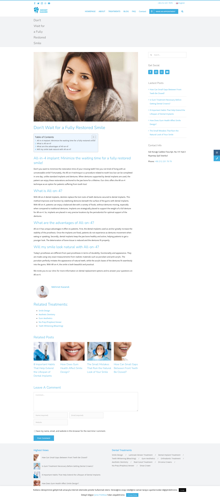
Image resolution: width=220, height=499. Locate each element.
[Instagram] (156, 72)
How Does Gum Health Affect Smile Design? (71, 368)
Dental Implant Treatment (169, 455)
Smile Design (117, 455)
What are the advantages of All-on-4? (52, 146)
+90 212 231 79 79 (163, 161)
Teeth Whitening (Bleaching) (124, 458)
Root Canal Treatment (143, 462)
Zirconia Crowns (165, 462)
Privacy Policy (132, 495)
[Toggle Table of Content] (92, 137)
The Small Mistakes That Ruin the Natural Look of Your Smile (99, 368)
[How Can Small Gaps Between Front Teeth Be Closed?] (37, 457)
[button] (182, 11)
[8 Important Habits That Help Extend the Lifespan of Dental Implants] (37, 475)
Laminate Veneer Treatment (141, 455)
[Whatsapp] (162, 72)
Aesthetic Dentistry (120, 462)
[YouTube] (167, 72)
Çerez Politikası (100, 495)
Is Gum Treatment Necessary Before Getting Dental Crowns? (67, 466)
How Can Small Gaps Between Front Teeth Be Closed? (126, 368)
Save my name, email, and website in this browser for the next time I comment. (71, 431)
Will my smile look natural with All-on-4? (54, 149)
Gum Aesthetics (148, 458)
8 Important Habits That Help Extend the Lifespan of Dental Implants (71, 475)
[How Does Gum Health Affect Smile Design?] (37, 483)
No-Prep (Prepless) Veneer (123, 465)
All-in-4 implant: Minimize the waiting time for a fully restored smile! (66, 140)
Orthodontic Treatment (171, 458)
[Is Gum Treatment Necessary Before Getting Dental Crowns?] (37, 466)
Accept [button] (182, 490)
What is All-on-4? (44, 143)
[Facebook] (150, 72)
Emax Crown (145, 465)
